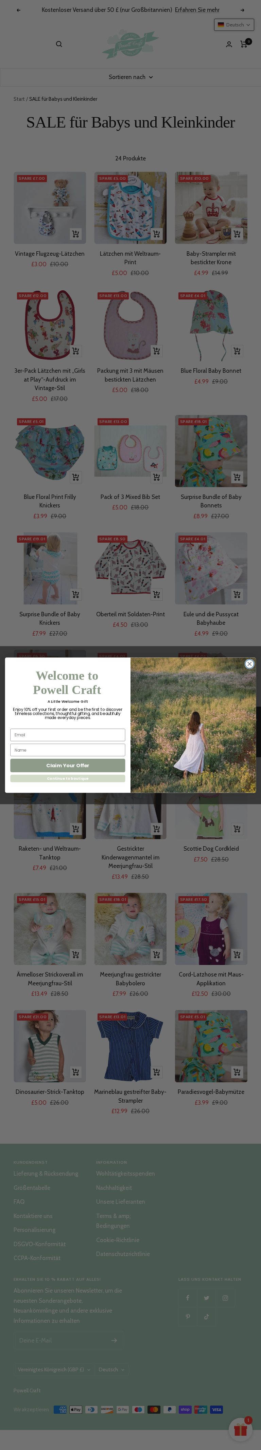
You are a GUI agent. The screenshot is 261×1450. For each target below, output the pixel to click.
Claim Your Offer (67, 765)
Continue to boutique (68, 778)
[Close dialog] (249, 663)
